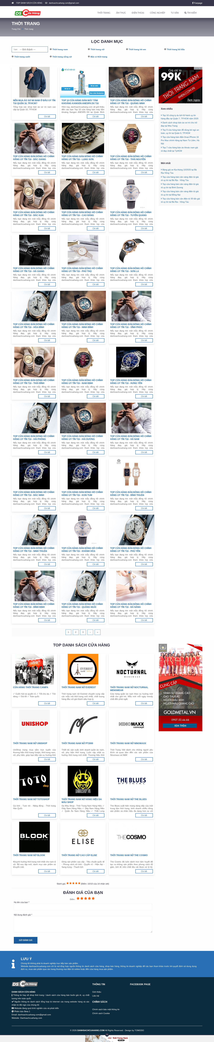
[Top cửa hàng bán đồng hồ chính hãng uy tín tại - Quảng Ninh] (131, 82)
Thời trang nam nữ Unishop (30, 743)
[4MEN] (180, 102)
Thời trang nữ (97, 49)
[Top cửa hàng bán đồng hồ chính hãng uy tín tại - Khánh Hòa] (83, 530)
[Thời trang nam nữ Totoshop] (34, 781)
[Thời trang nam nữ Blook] (34, 837)
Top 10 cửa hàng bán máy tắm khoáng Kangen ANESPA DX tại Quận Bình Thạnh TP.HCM (80, 102)
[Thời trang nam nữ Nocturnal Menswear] (131, 669)
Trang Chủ (16, 29)
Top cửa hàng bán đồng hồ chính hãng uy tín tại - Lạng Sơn (82, 157)
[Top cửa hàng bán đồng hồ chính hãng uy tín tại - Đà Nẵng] (131, 586)
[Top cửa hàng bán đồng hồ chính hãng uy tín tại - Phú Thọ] (83, 250)
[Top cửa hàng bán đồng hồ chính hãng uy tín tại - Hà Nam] (131, 418)
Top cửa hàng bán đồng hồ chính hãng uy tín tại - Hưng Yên (130, 381)
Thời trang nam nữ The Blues (128, 799)
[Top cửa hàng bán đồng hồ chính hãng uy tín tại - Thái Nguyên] (131, 138)
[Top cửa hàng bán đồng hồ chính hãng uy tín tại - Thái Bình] (34, 362)
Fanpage (197, 3)
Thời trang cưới (22, 57)
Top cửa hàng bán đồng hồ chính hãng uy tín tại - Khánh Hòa (82, 549)
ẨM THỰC (121, 13)
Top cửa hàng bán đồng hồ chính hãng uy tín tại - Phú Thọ (82, 269)
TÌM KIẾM (191, 13)
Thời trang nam (60, 49)
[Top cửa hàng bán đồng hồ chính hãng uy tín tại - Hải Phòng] (34, 418)
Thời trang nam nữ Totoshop (31, 799)
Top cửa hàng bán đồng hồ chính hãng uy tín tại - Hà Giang (33, 269)
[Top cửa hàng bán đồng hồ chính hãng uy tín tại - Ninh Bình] (83, 306)
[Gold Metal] (180, 730)
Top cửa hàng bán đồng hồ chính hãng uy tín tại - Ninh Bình (82, 325)
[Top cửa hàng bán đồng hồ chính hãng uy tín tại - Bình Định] (34, 586)
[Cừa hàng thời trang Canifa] (34, 669)
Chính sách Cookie (101, 1013)
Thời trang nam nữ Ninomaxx (128, 743)
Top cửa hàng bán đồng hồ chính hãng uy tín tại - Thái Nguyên (130, 157)
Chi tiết (47, 116)
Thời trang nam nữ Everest (79, 687)
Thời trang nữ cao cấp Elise (79, 855)
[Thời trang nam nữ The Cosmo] (131, 837)
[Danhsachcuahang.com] (28, 12)
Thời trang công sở (62, 57)
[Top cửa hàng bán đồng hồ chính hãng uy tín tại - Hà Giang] (34, 250)
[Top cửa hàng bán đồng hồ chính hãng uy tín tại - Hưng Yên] (131, 362)
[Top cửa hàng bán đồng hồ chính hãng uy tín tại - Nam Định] (83, 362)
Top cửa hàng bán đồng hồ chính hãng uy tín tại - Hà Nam (130, 437)
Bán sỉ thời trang (99, 57)
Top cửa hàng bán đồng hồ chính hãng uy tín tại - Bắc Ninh (33, 493)
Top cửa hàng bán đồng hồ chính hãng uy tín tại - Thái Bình (33, 381)
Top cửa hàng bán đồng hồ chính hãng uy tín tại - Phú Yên (130, 549)
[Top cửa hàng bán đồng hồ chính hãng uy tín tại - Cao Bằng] (83, 194)
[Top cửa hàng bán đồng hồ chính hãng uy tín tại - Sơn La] (131, 250)
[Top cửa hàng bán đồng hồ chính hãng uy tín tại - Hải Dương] (83, 418)
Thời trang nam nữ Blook (29, 855)
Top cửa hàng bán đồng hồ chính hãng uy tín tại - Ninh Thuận (33, 549)
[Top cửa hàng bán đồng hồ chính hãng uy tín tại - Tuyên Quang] (131, 194)
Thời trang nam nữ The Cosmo (129, 855)
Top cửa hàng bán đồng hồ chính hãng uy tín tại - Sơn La (130, 269)
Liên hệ (95, 996)
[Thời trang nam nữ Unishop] (34, 725)
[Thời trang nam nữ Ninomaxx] (131, 725)
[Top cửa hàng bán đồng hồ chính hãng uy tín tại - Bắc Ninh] (34, 474)
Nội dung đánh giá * (23, 915)
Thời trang (28, 29)
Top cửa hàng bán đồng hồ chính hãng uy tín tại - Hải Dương (82, 437)
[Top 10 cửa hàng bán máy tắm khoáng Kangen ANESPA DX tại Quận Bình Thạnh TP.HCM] (83, 82)
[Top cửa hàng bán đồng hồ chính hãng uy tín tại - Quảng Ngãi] (83, 586)
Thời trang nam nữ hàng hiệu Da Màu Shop (82, 800)
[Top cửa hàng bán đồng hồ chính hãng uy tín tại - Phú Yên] (131, 530)
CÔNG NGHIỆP (157, 13)
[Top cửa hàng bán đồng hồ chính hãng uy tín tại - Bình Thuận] (131, 474)
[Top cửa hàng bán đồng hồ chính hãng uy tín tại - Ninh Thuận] (34, 530)
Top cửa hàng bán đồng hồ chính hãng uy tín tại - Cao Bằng (82, 213)
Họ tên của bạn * (21, 902)
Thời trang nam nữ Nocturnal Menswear (129, 688)
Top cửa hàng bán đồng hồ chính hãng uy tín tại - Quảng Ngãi (82, 605)
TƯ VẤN (175, 13)
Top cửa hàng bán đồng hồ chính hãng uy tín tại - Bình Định (33, 605)
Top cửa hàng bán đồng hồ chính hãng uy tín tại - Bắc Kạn (33, 213)
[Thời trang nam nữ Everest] (83, 669)
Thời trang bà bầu (176, 49)
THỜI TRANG (103, 13)
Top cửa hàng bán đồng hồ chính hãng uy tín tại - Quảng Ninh (130, 102)
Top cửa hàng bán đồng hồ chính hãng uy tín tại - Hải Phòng (33, 437)
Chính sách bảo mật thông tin (106, 1009)
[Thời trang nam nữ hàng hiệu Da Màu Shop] (83, 781)
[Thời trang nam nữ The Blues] (131, 781)
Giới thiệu (96, 992)
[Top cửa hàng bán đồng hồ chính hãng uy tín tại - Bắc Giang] (34, 138)
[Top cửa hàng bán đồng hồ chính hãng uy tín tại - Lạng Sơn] (83, 138)
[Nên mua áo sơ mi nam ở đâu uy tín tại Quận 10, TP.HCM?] (34, 82)
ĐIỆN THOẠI (138, 13)
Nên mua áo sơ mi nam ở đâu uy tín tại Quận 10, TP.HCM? (34, 102)
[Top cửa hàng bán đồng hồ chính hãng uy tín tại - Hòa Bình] (34, 306)
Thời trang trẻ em (137, 49)
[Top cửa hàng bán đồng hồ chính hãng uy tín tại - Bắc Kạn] (34, 194)
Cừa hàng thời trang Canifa (30, 687)
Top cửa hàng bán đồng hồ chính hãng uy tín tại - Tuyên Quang (130, 213)
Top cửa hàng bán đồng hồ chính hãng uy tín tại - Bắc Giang (33, 157)
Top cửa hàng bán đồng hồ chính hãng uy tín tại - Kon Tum (82, 493)
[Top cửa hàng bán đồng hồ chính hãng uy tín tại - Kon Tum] (83, 474)
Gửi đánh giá (25, 940)
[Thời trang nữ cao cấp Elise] (83, 837)
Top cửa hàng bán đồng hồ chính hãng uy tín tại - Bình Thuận (130, 493)
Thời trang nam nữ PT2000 (77, 743)
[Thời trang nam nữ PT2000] (83, 725)
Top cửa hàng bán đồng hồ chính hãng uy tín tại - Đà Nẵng (130, 605)
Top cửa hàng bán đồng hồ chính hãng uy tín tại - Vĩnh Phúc (130, 325)
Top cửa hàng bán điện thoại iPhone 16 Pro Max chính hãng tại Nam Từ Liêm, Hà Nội (180, 140)
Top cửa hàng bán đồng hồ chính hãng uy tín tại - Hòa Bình (33, 325)
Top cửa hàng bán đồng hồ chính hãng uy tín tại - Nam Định (82, 381)
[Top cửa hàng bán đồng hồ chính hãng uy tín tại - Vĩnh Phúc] (131, 306)
